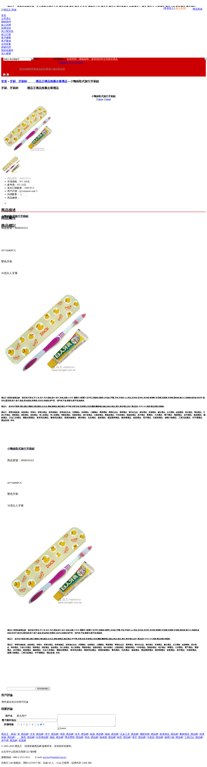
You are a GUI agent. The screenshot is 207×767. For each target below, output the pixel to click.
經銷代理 (6, 47)
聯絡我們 (6, 21)
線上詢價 (6, 25)
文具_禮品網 (36, 734)
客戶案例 (6, 40)
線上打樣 (6, 34)
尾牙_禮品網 (138, 737)
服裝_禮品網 (56, 737)
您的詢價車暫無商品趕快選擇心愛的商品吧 (42, 69)
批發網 (22, 740)
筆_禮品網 (22, 734)
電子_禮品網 (51, 734)
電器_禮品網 (66, 734)
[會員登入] (168, 8)
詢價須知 (6, 28)
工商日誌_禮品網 (193, 737)
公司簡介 (6, 18)
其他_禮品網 (91, 737)
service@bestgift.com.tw (54, 757)
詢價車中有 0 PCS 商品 (71, 62)
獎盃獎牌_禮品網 (74, 737)
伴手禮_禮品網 (9, 740)
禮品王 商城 (8, 734)
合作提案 (6, 44)
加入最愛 (6, 53)
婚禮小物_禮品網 (174, 737)
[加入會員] (180, 8)
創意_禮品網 (123, 737)
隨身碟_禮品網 (107, 737)
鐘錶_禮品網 (111, 734)
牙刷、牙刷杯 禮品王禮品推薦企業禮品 (38, 81)
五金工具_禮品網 (129, 734)
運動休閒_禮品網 (149, 734)
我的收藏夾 (7, 50)
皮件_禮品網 (81, 734)
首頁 (3, 15)
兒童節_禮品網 (155, 737)
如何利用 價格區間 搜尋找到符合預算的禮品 (92, 59)
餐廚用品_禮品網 (189, 734)
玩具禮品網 (42, 737)
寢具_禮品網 (25, 737)
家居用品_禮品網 (169, 734)
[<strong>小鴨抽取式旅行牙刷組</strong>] (27, 154)
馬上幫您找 (7, 31)
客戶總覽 (6, 37)
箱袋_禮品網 (96, 734)
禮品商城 (197, 9)
